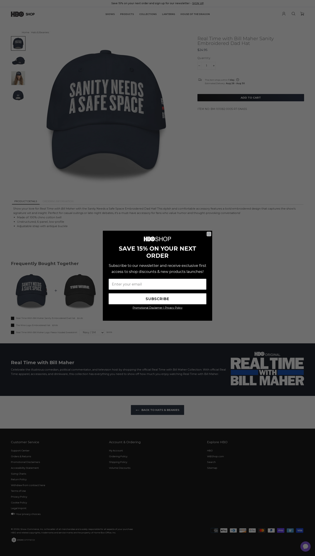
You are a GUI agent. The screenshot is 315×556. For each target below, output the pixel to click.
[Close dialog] (209, 234)
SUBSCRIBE (157, 299)
